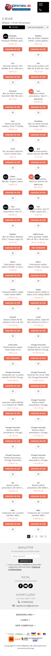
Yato (38, 91)
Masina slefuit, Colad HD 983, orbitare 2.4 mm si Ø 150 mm (38, 320)
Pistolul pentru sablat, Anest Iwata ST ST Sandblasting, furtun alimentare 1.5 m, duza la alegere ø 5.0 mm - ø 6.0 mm (13, 348)
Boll (38, 149)
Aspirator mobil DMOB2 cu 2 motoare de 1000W (12, 403)
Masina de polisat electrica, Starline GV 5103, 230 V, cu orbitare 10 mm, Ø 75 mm (38, 180)
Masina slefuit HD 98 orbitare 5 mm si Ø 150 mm (13, 320)
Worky (12, 400)
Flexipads (12, 36)
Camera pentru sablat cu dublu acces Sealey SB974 (38, 293)
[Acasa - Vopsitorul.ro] (18, 7)
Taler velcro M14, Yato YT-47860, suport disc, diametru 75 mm (38, 210)
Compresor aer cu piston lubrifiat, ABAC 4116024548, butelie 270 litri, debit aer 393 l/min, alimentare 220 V (38, 514)
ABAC (13, 510)
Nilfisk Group (38, 234)
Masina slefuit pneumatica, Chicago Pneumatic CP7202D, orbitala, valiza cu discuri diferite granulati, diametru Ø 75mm (38, 458)
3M (13, 483)
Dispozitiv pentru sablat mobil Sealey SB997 (12, 293)
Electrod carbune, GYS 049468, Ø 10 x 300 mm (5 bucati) (13, 67)
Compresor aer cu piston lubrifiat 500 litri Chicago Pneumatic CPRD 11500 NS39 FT (38, 348)
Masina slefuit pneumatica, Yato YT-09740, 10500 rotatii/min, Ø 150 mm (38, 94)
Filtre (14, 27)
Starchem (12, 91)
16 (41, 536)
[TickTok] (30, 586)
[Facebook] (20, 586)
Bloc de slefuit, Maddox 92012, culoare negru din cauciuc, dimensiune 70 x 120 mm (13, 237)
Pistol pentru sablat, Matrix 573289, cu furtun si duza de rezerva (13, 265)
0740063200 (27, 602)
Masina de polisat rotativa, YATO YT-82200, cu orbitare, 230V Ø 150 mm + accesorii (13, 124)
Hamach (13, 317)
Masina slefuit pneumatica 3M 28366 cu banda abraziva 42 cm (38, 486)
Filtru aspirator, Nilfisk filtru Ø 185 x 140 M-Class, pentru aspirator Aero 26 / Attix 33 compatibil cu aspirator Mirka (38, 237)
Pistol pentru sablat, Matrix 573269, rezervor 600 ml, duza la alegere (38, 265)
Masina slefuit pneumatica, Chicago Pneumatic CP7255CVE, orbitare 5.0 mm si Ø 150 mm (13, 431)
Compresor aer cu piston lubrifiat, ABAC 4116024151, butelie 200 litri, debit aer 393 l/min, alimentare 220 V (13, 514)
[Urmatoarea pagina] (45, 536)
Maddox (38, 36)
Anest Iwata (12, 345)
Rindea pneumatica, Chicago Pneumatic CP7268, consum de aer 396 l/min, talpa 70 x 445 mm (13, 458)
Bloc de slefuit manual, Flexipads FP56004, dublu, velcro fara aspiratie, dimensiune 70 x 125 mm (12, 39)
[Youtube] (25, 586)
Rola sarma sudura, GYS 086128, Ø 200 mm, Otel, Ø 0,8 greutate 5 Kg (38, 67)
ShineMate (38, 121)
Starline (38, 176)
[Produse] (41, 5)
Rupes (12, 176)
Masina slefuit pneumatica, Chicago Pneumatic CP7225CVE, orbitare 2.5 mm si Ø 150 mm (38, 403)
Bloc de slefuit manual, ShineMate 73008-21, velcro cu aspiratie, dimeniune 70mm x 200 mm (38, 124)
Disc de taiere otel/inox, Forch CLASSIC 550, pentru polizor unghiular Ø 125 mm (13, 152)
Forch (13, 149)
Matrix (12, 262)
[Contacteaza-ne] (40, 9)
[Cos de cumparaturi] (40, 15)
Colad (38, 317)
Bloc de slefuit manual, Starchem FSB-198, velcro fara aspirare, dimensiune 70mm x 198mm (12, 94)
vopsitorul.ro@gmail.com (27, 605)
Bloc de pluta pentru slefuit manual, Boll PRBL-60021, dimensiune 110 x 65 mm (38, 152)
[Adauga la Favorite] (13, 55)
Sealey (12, 289)
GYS (12, 63)
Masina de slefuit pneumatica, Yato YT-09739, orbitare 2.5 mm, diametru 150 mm (12, 210)
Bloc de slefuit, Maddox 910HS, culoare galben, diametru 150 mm (38, 39)
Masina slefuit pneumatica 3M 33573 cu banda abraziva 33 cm (13, 486)
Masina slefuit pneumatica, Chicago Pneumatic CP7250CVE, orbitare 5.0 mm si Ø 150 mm (38, 431)
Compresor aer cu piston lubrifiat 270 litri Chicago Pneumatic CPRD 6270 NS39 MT (13, 376)
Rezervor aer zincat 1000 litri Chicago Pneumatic (38, 376)
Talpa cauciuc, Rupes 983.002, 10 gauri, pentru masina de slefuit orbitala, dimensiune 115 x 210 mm (13, 180)
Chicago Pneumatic (38, 345)
